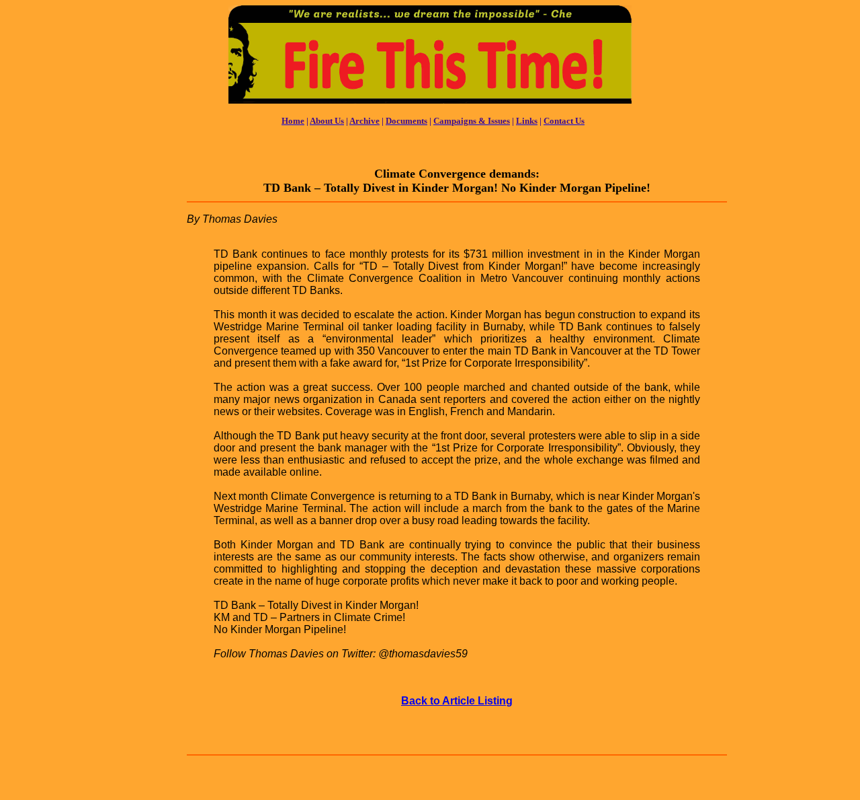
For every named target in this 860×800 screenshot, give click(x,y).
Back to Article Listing (457, 700)
